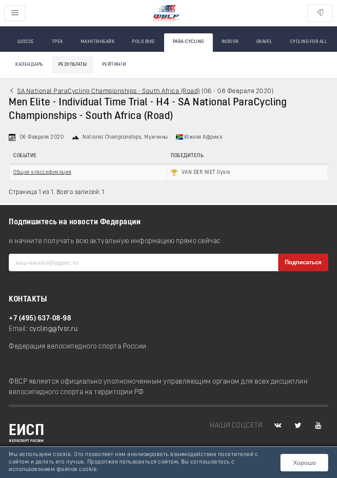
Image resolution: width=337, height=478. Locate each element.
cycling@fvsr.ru (53, 329)
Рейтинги (114, 64)
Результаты (72, 64)
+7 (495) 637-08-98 (40, 318)
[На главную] (166, 13)
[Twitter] (297, 425)
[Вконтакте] (277, 425)
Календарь (29, 64)
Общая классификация (42, 172)
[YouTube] (318, 425)
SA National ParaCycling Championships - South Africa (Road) (108, 91)
